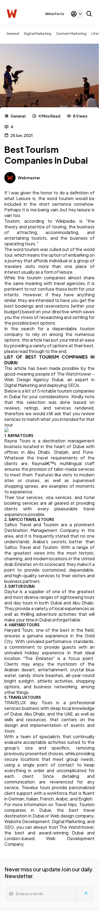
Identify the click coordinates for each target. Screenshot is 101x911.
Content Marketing (71, 34)
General (12, 34)
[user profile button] (76, 13)
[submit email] (85, 893)
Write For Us (54, 14)
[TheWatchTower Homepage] (11, 14)
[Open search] (89, 14)
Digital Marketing (37, 34)
